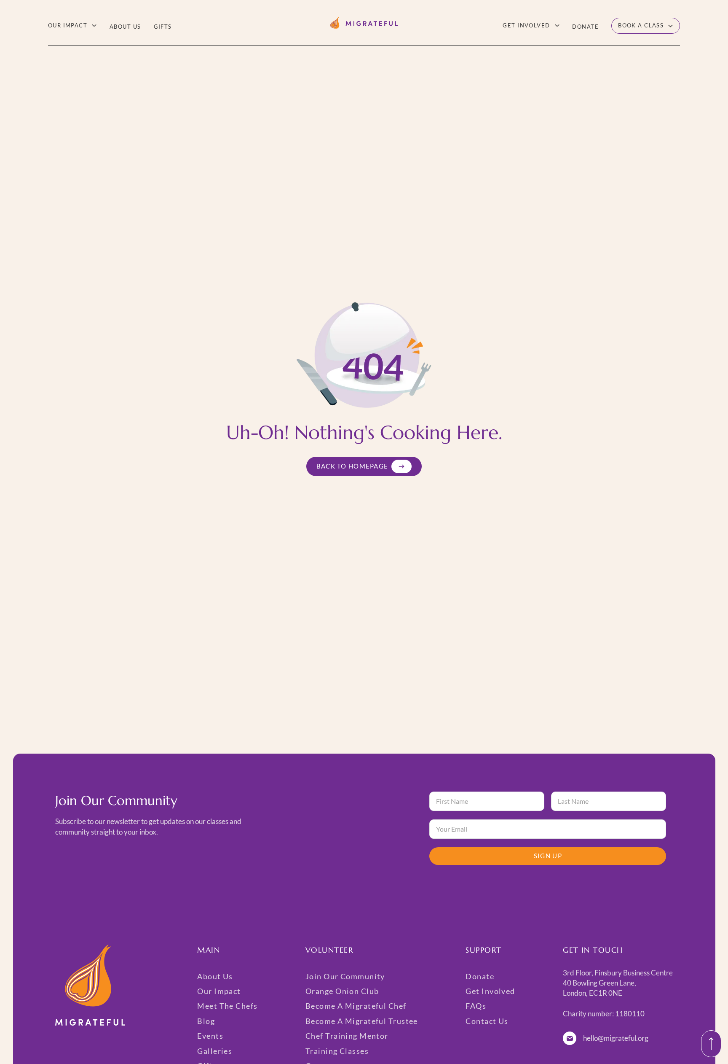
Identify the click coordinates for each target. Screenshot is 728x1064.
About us (125, 26)
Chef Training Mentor (346, 1035)
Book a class (641, 25)
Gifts (163, 26)
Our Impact (67, 25)
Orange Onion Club (342, 991)
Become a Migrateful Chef (356, 1005)
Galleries (214, 1051)
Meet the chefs (227, 1005)
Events (210, 1035)
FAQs (476, 1005)
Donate (585, 26)
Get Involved (526, 25)
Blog (206, 1021)
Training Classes (337, 1051)
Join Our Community (345, 976)
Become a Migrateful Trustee (361, 1021)
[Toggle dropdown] (94, 25)
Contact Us (487, 1021)
